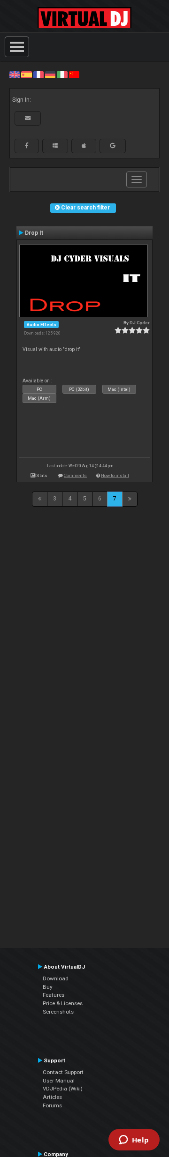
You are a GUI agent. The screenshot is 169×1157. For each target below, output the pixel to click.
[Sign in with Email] (28, 118)
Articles (52, 1097)
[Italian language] (62, 74)
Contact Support (63, 1072)
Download (56, 978)
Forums (52, 1105)
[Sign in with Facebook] (27, 146)
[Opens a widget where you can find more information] (134, 1140)
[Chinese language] (74, 74)
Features (53, 995)
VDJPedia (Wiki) (63, 1088)
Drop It (34, 233)
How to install (115, 475)
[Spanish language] (26, 74)
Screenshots (58, 1011)
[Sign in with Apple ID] (83, 146)
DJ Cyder (140, 322)
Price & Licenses (63, 1003)
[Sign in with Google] (113, 146)
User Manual (59, 1080)
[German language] (50, 74)
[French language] (38, 74)
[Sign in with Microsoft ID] (55, 146)
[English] (14, 74)
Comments (75, 475)
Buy (48, 987)
